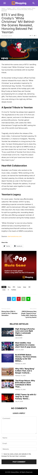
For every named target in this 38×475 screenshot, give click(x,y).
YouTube (13, 290)
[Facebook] (9, 299)
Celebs (9, 8)
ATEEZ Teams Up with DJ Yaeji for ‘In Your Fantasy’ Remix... (25, 397)
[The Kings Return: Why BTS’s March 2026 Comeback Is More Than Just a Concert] (8, 384)
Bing (9, 287)
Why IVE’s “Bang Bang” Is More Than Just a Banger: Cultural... (25, 371)
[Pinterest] (19, 299)
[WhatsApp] (23, 299)
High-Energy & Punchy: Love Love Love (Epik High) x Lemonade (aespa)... (25, 332)
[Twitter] (14, 299)
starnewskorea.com (14, 236)
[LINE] (28, 299)
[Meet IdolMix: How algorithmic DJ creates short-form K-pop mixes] (8, 346)
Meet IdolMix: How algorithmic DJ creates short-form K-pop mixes (25, 345)
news (3, 290)
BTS (14, 8)
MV (29, 287)
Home (3, 8)
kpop (24, 287)
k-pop (19, 287)
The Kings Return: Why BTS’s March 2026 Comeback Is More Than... (25, 384)
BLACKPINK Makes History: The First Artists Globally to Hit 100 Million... (25, 358)
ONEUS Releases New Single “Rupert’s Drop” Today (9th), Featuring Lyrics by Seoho (28, 314)
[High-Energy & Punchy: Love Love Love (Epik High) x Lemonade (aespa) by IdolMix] (8, 332)
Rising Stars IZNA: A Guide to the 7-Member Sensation (10, 313)
